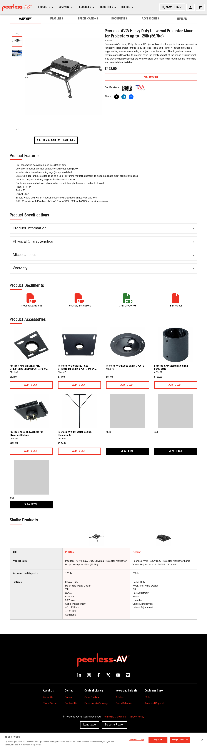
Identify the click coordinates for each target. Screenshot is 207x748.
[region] (103, 740)
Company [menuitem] (63, 7)
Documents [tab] (119, 19)
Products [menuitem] (44, 7)
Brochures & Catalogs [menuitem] (96, 703)
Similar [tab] (182, 19)
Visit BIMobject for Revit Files (56, 140)
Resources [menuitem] (84, 7)
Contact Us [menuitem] (71, 703)
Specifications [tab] (88, 19)
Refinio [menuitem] (125, 7)
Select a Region (114, 725)
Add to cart (151, 77)
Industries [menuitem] (106, 7)
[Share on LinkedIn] (123, 96)
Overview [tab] (25, 19)
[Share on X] (116, 96)
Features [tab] (56, 19)
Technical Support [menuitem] (154, 703)
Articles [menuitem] (119, 697)
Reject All (158, 740)
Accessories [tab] (150, 19)
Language (89, 725)
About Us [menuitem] (48, 697)
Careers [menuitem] (69, 697)
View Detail (127, 451)
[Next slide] (17, 129)
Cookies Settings (136, 740)
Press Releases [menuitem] (123, 703)
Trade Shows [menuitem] (50, 703)
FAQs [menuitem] (147, 697)
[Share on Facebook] (131, 96)
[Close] (202, 739)
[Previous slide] (17, 33)
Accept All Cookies (180, 740)
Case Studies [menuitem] (91, 697)
